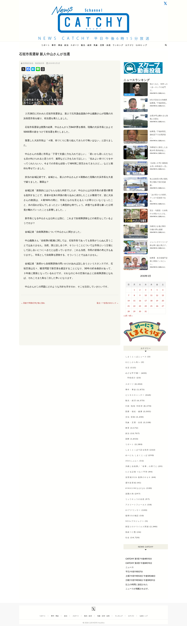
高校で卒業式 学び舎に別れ (33, 303)
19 (157, 301)
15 (134, 301)
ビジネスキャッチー (135, 395)
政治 (66, 45)
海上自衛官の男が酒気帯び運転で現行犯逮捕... (159, 182)
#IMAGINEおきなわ (135, 488)
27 (163, 306)
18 (151, 301)
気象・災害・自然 (102, 45)
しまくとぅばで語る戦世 (137, 450)
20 (163, 301)
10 (146, 295)
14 (129, 301)
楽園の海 (129, 494)
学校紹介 (131, 378)
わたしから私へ (132, 362)
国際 (127, 439)
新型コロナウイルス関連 (137, 526)
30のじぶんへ (132, 461)
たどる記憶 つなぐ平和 (136, 472)
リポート (45, 45)
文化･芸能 (130, 417)
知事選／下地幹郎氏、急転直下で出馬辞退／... (159, 134)
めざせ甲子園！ (132, 373)
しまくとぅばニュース (136, 357)
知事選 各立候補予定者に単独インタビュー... (159, 261)
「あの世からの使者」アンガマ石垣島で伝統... (159, 197)
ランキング (118, 45)
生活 (127, 367)
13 (163, 295)
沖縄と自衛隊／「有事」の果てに (141, 466)
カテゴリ (129, 45)
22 (134, 306)
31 (146, 311)
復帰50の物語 (132, 515)
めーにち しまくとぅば (136, 455)
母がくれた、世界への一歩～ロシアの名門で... (159, 87)
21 (129, 306)
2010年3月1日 (54, 63)
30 (140, 311)
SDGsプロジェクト (134, 521)
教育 (127, 428)
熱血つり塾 (130, 532)
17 (146, 301)
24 (146, 306)
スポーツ (75, 45)
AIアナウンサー (133, 510)
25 (151, 306)
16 (140, 301)
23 (140, 306)
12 (157, 295)
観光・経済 (86, 45)
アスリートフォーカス (136, 505)
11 (151, 295)
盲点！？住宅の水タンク (107, 303)
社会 (127, 537)
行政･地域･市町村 (134, 406)
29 (134, 311)
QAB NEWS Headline (32, 43)
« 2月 (125, 316)
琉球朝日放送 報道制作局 (33, 63)
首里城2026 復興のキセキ (138, 477)
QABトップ (141, 45)
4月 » (131, 316)
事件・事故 (57, 45)
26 (157, 306)
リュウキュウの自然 (135, 499)
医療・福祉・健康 (133, 411)
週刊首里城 (130, 483)
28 (129, 311)
